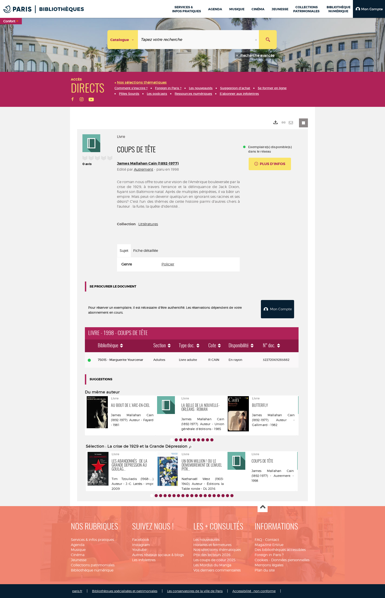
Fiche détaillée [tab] (145, 250)
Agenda (77, 545)
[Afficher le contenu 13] (205, 495)
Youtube (139, 550)
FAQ (258, 540)
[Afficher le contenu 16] (218, 495)
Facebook (140, 540)
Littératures (148, 224)
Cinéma (77, 555)
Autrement (143, 169)
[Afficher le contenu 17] (223, 495)
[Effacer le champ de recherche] (256, 39)
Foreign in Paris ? (269, 555)
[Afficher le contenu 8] (203, 439)
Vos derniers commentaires (217, 570)
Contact (272, 540)
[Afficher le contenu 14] (209, 495)
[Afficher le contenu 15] (214, 495)
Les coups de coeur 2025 (214, 560)
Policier (168, 264)
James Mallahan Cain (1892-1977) (148, 163)
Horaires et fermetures (212, 545)
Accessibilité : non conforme (254, 591)
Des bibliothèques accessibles (280, 550)
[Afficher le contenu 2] (176, 439)
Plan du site (265, 570)
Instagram (141, 545)
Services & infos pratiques (92, 540)
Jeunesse (78, 560)
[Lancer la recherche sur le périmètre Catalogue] (268, 39)
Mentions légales (269, 565)
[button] (369, 9)
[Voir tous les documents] (190, 447)
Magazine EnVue (269, 545)
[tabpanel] (178, 264)
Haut (263, 507)
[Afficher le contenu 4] (185, 439)
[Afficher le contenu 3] (180, 439)
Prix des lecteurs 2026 (212, 555)
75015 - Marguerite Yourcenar (120, 360)
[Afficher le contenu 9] (207, 439)
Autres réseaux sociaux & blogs (158, 555)
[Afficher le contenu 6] (194, 439)
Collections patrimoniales (93, 565)
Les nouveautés (206, 540)
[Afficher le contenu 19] (231, 495)
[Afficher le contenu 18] (227, 495)
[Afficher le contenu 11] (196, 495)
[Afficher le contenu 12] (200, 495)
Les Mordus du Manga (212, 565)
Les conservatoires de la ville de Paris (195, 591)
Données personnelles (290, 560)
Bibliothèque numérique (92, 570)
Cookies (261, 560)
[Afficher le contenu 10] (211, 439)
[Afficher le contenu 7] (198, 439)
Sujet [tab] (124, 250)
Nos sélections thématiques (217, 550)
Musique (78, 550)
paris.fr (77, 591)
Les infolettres (144, 560)
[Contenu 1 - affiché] (171, 439)
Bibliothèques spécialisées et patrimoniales (124, 591)
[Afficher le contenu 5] (189, 439)
